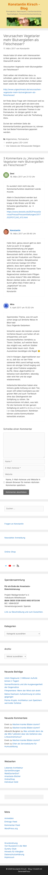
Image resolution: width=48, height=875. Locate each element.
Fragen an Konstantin (14, 524)
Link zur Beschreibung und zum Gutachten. (23, 612)
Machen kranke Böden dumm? (26, 724)
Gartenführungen (12, 770)
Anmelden (9, 818)
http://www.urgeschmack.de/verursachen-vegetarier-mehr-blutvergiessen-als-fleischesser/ (22, 92)
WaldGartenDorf (11, 773)
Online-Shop (10, 552)
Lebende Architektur (13, 768)
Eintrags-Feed (10, 822)
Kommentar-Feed (12, 825)
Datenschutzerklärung (14, 854)
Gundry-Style (10, 849)
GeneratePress (24, 871)
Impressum (9, 857)
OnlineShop (9, 779)
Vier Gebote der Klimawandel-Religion (23, 146)
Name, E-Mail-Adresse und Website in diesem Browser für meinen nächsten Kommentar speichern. (23, 482)
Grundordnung (11, 843)
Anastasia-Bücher (12, 776)
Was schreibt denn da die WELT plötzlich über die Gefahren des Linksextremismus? (23, 734)
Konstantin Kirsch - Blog (24, 6)
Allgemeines (11, 139)
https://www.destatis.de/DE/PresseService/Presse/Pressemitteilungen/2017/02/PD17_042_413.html (24, 215)
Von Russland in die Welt (15, 846)
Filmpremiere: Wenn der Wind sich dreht (22, 690)
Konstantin (15, 230)
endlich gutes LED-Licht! (17, 142)
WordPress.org (11, 828)
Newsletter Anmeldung (14, 538)
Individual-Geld (11, 782)
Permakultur (23, 139)
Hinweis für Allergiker (14, 851)
